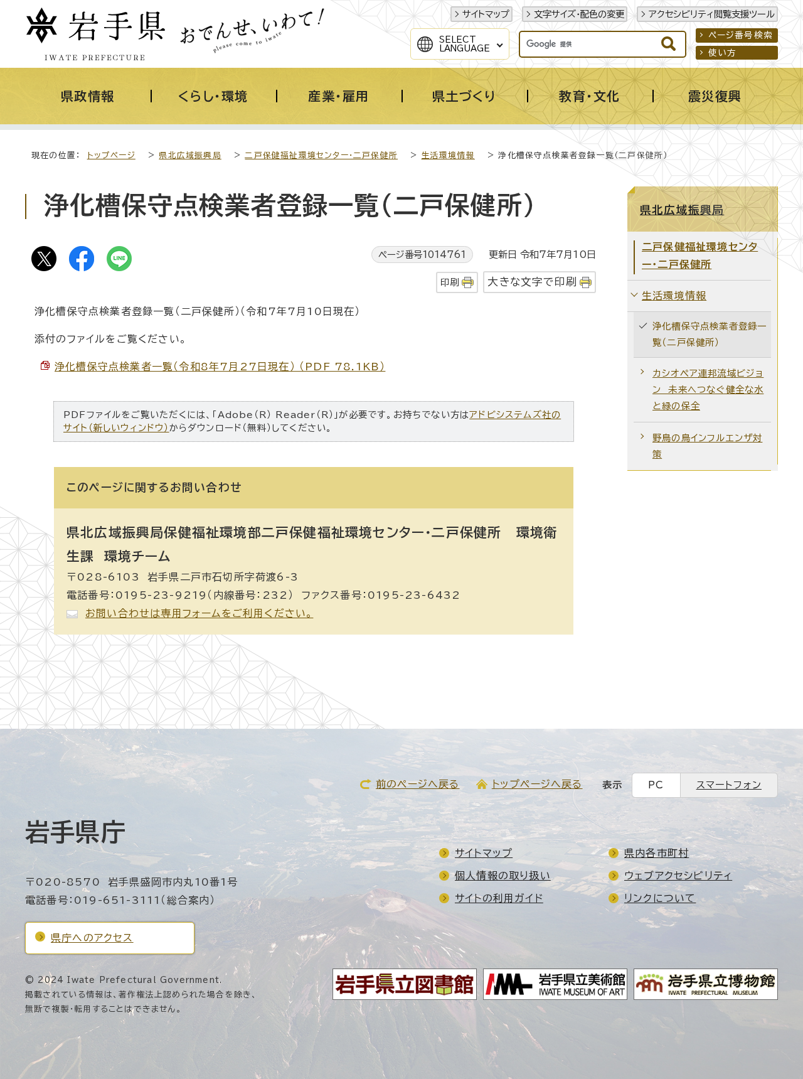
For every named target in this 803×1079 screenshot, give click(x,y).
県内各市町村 (656, 853)
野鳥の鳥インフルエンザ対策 (707, 446)
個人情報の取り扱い (503, 876)
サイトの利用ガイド (499, 898)
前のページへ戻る (418, 784)
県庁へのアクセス (92, 938)
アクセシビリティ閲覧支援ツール (712, 14)
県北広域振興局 (190, 155)
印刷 (449, 282)
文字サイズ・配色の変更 (579, 14)
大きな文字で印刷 (532, 281)
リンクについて (660, 898)
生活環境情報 (448, 155)
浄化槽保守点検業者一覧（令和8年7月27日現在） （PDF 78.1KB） (220, 367)
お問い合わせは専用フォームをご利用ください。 (199, 613)
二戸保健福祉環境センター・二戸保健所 (321, 155)
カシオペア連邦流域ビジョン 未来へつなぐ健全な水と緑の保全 (707, 389)
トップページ (111, 155)
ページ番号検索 (740, 35)
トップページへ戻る (537, 784)
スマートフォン (729, 785)
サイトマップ (485, 14)
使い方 (722, 52)
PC (656, 785)
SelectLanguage (464, 44)
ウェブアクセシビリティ (678, 876)
